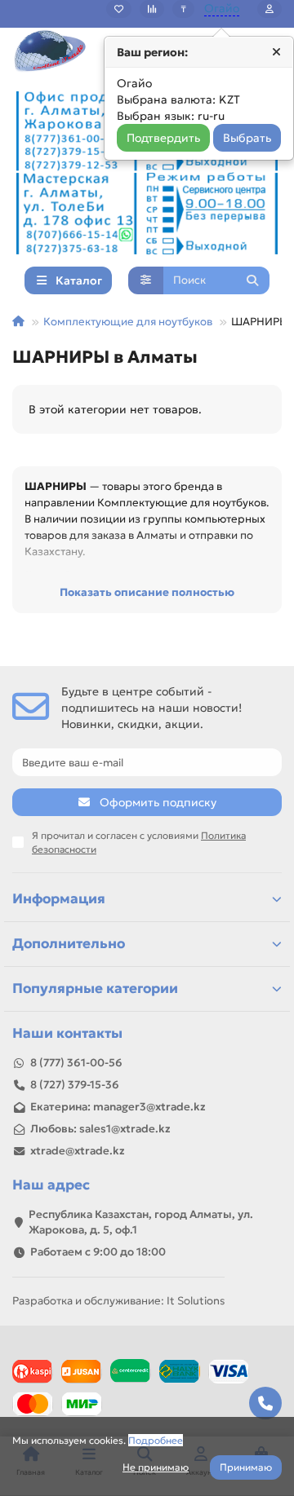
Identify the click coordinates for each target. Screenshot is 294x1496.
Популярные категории (95, 988)
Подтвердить (163, 137)
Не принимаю (155, 1467)
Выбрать (247, 137)
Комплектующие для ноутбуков (127, 322)
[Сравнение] (152, 9)
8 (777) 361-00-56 (76, 1063)
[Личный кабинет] (269, 9)
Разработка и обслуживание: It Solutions (118, 1301)
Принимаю (246, 1467)
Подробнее (155, 1440)
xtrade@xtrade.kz (77, 1151)
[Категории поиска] (145, 280)
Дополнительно (68, 943)
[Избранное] (118, 9)
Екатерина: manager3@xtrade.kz (118, 1107)
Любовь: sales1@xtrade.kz (100, 1129)
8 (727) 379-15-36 (74, 1085)
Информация (58, 898)
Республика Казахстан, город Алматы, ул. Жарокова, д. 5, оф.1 (141, 1222)
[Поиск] (252, 280)
